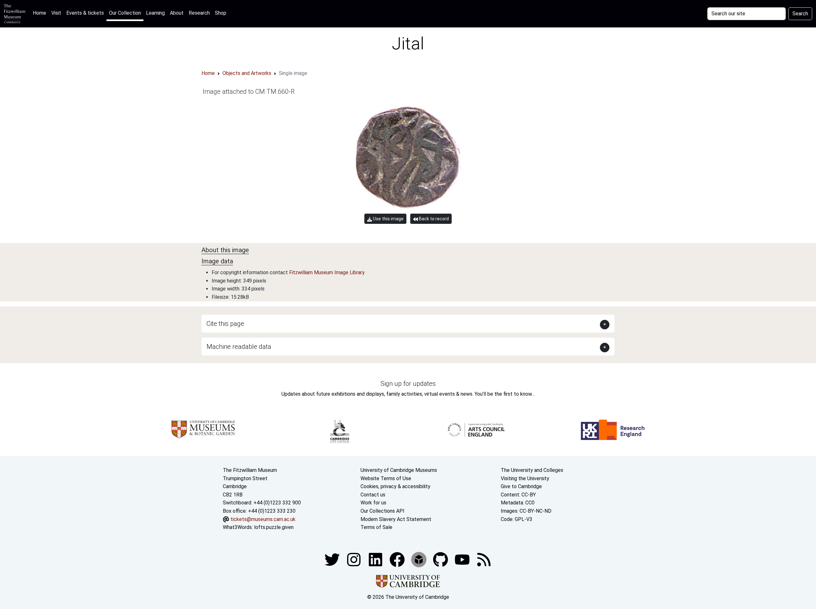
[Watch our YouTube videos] (463, 559)
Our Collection (125, 13)
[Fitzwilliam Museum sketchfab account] (419, 559)
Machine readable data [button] (239, 346)
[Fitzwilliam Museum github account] (441, 559)
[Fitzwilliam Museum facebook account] (376, 559)
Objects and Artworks (246, 73)
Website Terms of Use (386, 478)
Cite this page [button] (225, 323)
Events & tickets (85, 13)
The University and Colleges (532, 470)
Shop (220, 13)
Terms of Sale (376, 527)
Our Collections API (382, 511)
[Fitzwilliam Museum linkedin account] (398, 559)
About (177, 13)
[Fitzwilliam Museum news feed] (484, 559)
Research (199, 13)
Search (800, 14)
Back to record (433, 218)
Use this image (388, 218)
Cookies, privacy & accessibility (395, 486)
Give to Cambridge (521, 486)
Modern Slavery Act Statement (396, 519)
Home (41, 13)
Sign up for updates (408, 383)
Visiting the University (525, 478)
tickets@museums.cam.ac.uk (262, 519)
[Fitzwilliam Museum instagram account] (354, 559)
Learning (155, 13)
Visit (56, 13)
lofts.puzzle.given (274, 527)
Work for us (373, 503)
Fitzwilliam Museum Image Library (327, 272)
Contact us (373, 495)
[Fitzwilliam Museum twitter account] (333, 559)
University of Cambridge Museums (399, 470)
